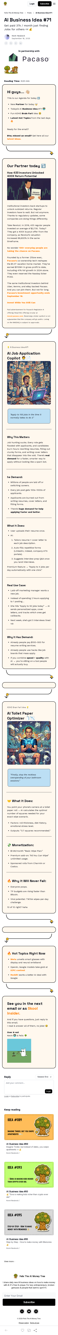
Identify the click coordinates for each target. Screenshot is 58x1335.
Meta (13, 959)
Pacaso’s (12, 260)
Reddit (14, 975)
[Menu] (54, 3)
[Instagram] (36, 1311)
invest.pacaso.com (15, 316)
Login (32, 4)
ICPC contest (18, 970)
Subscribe (44, 4)
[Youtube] (29, 1311)
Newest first (42, 1076)
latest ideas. (14, 139)
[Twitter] (22, 1311)
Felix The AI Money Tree (13, 13)
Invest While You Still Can (21, 302)
